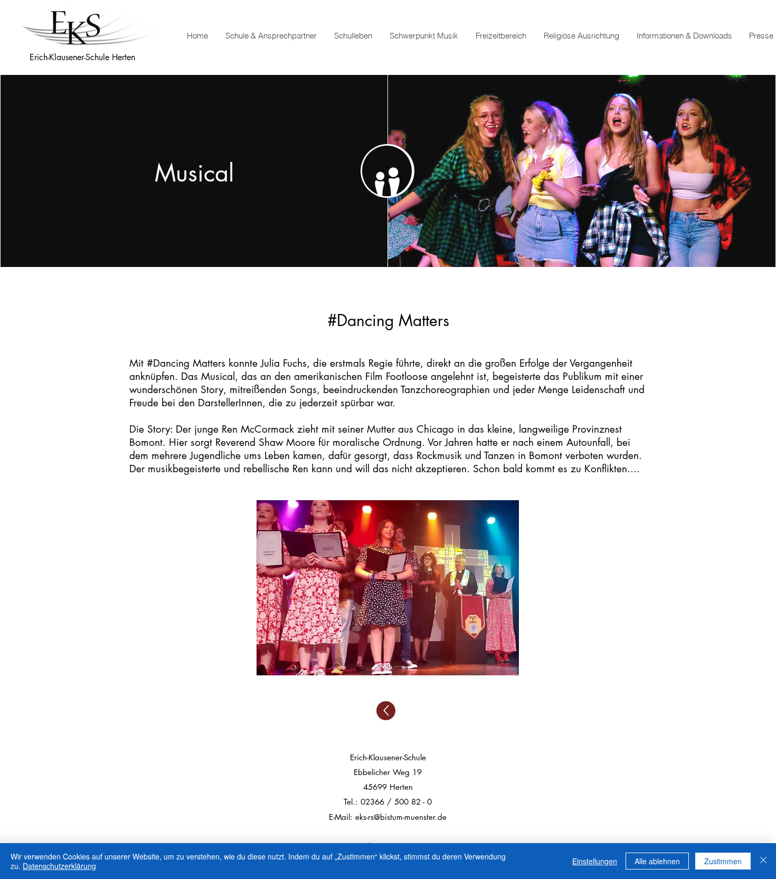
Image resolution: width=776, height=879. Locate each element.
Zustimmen (723, 861)
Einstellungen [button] (594, 861)
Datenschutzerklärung (59, 866)
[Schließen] (763, 861)
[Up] (385, 710)
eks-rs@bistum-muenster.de (401, 817)
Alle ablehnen (657, 861)
